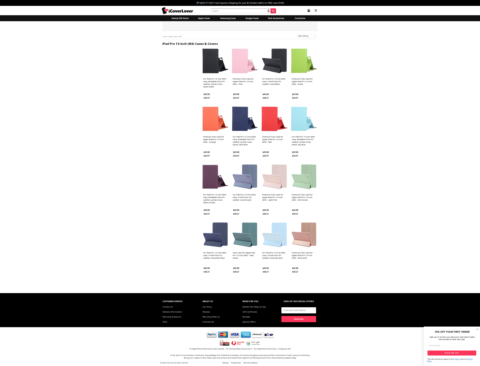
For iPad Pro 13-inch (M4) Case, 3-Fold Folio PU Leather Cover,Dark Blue (214, 255)
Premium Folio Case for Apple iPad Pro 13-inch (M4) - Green (302, 81)
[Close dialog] (477, 329)
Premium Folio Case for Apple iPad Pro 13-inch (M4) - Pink (243, 81)
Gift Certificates (249, 311)
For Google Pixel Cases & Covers (265, 349)
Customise (300, 18)
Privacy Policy (236, 363)
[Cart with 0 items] (315, 10)
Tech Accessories (276, 18)
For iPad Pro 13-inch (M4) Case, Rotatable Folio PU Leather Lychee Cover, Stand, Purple (214, 198)
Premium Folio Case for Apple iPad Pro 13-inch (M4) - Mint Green (302, 197)
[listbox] (307, 36)
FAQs (164, 321)
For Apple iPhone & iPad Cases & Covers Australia (207, 349)
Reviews (206, 311)
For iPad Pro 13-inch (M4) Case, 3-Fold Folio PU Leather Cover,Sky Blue (273, 255)
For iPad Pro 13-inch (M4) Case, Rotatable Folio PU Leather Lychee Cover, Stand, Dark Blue (244, 140)
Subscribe (299, 319)
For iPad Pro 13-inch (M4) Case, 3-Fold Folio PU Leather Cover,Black (273, 81)
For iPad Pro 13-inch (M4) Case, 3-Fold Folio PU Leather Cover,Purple (244, 197)
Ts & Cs (457, 359)
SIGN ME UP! (452, 353)
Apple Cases (204, 18)
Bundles (246, 316)
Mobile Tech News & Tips (254, 306)
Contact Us (167, 306)
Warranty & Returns (171, 316)
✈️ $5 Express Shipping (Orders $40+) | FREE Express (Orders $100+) (264, 27)
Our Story (207, 306)
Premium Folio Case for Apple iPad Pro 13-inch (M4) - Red (272, 139)
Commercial (208, 321)
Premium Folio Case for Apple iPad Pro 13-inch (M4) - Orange (213, 139)
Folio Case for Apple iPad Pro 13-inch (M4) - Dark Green (244, 255)
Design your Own (285, 349)
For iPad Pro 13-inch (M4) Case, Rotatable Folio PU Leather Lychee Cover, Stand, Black (214, 83)
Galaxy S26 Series (180, 18)
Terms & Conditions (250, 363)
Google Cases (252, 18)
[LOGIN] (308, 10)
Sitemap (225, 363)
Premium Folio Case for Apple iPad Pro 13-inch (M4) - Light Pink (272, 197)
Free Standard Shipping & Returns (220, 26)
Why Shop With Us (211, 316)
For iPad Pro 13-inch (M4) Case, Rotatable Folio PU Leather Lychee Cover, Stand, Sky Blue (303, 140)
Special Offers (249, 321)
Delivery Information (172, 311)
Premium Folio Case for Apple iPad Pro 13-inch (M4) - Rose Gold (302, 255)
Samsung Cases (228, 18)
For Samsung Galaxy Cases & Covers (239, 349)
